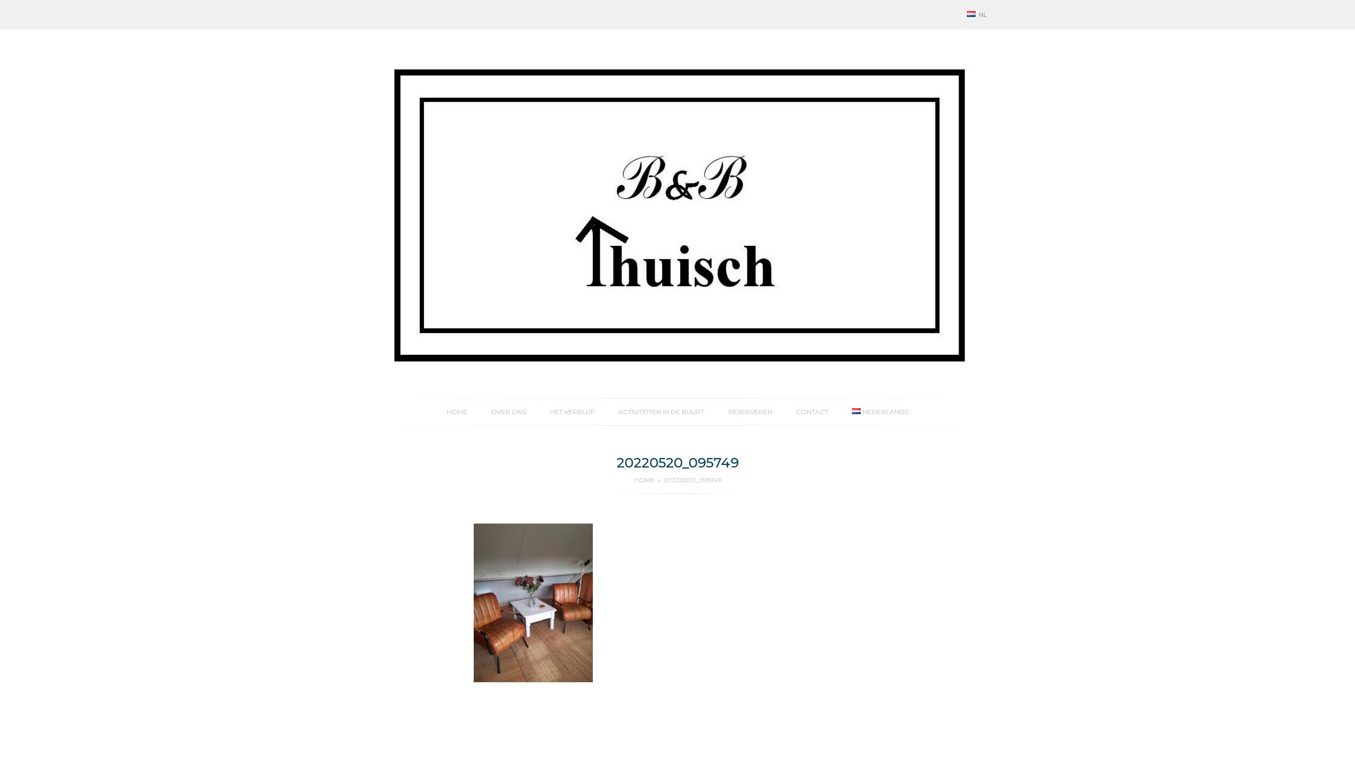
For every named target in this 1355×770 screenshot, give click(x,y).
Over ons (508, 412)
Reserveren (750, 412)
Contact (812, 412)
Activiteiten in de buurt (661, 412)
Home (457, 412)
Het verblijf (572, 412)
